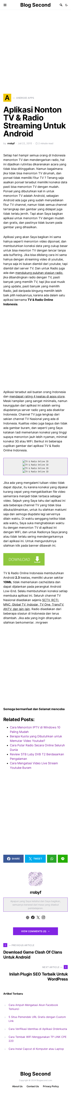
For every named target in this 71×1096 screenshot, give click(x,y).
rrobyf (11, 143)
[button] (66, 5)
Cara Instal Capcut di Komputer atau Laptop (36, 1048)
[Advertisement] (35, 47)
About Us (17, 1086)
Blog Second (35, 5)
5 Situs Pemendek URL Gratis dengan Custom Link (37, 1019)
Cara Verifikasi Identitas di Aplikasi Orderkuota (38, 1029)
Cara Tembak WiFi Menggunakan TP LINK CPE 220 (38, 1038)
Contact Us (33, 1086)
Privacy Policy (51, 1086)
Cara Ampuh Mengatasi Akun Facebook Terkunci (33, 1007)
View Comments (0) (34, 931)
